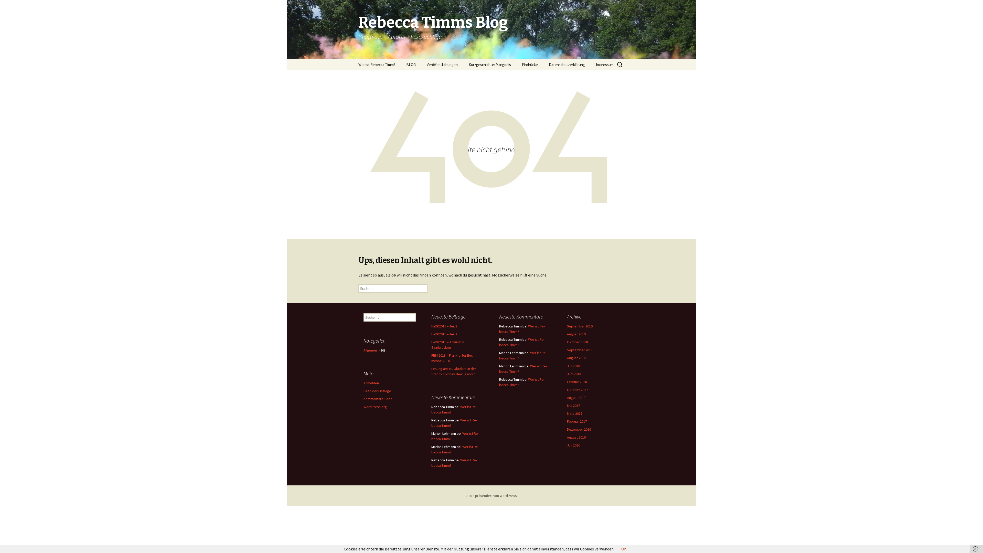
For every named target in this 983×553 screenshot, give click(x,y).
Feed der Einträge (377, 391)
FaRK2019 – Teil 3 (444, 326)
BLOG (411, 64)
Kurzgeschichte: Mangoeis (490, 64)
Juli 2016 (573, 445)
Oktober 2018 (577, 342)
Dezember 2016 (579, 429)
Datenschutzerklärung (567, 64)
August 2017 (576, 397)
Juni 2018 (574, 373)
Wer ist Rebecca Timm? (376, 64)
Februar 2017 (577, 421)
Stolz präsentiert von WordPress (491, 495)
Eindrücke (530, 64)
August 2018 (576, 358)
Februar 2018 (577, 381)
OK (624, 548)
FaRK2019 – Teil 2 (444, 334)
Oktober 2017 (577, 389)
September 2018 (580, 350)
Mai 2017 (573, 405)
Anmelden (371, 383)
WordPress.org (375, 407)
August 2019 (576, 334)
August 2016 (576, 437)
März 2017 (574, 413)
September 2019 (580, 326)
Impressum (605, 64)
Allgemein (371, 350)
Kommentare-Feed (378, 399)
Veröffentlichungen (442, 64)
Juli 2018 (573, 366)
